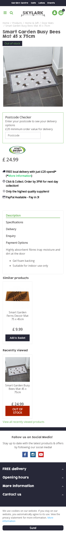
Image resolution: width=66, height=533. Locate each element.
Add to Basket (17, 337)
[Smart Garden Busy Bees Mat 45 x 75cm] (33, 77)
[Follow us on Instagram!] (33, 454)
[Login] (54, 12)
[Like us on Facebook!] (25, 454)
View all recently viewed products (23, 422)
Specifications (14, 222)
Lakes (41, 3)
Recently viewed (15, 350)
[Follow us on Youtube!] (41, 454)
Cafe (33, 3)
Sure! (33, 528)
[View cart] (60, 12)
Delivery (11, 229)
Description (13, 215)
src (11, 12)
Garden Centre (19, 3)
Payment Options (17, 243)
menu (5, 12)
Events (51, 3)
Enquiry (11, 236)
